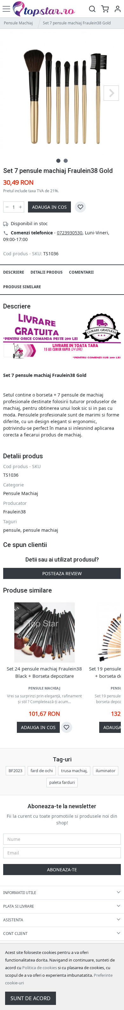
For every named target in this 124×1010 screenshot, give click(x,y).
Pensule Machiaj (18, 23)
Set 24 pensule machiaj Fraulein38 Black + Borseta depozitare (44, 672)
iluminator (105, 770)
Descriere (13, 272)
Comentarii (81, 272)
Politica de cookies (39, 967)
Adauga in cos (49, 207)
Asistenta (13, 920)
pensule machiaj (40, 530)
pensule (11, 530)
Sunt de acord (30, 998)
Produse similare (22, 286)
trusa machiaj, (74, 770)
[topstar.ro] (48, 8)
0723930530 (69, 233)
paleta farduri (62, 782)
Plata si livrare (18, 906)
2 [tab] (66, 161)
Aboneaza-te (62, 870)
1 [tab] (58, 161)
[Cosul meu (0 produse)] (105, 8)
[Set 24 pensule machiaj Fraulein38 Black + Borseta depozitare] (44, 632)
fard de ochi (42, 770)
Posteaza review (62, 573)
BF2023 (15, 770)
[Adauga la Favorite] (80, 207)
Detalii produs (47, 272)
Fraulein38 (14, 512)
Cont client (15, 933)
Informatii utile (19, 892)
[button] (117, 8)
